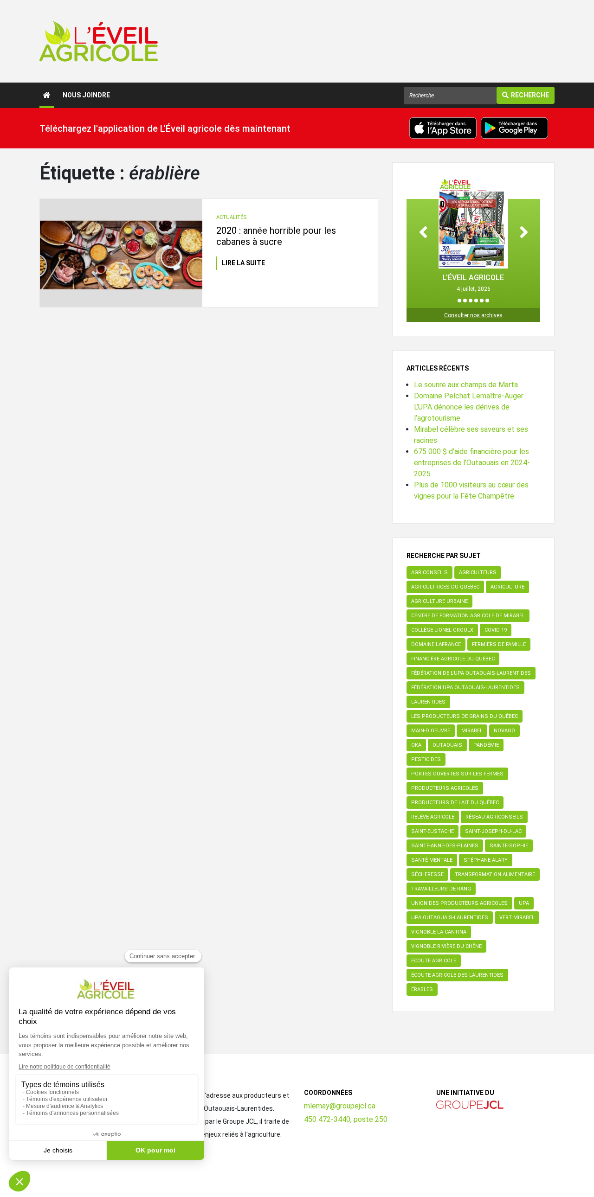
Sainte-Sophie (509, 846)
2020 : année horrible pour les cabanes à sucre (276, 236)
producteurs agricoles (444, 788)
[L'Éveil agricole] (98, 41)
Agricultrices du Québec (445, 587)
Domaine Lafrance (436, 644)
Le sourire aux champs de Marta (466, 384)
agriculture (507, 587)
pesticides (426, 759)
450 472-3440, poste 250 (345, 1119)
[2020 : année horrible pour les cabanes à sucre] (121, 253)
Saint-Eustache (432, 831)
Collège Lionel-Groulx (442, 630)
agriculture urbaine (439, 601)
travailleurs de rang (441, 889)
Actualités (231, 217)
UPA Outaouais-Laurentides (449, 918)
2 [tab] (465, 300)
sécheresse (427, 874)
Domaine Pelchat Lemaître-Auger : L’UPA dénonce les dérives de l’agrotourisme (470, 406)
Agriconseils (429, 573)
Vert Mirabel (517, 918)
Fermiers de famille (499, 644)
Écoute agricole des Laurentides (457, 975)
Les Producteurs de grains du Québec (464, 716)
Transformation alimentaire (495, 874)
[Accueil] (46, 95)
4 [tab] (476, 300)
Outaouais (447, 745)
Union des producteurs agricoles (459, 903)
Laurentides (428, 702)
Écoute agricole (433, 961)
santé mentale (431, 860)
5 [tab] (481, 300)
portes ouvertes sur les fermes (457, 774)
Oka (416, 745)
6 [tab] (487, 300)
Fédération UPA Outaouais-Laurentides (465, 688)
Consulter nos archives (473, 315)
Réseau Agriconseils (494, 817)
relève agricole (432, 817)
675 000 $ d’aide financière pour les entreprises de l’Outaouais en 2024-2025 (472, 462)
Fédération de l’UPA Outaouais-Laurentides (471, 673)
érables (422, 989)
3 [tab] (470, 300)
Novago (504, 731)
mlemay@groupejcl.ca (339, 1105)
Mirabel (472, 731)
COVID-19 (495, 630)
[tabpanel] (473, 235)
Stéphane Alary (486, 860)
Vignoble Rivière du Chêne (446, 946)
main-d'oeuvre (430, 731)
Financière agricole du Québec (453, 659)
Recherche (530, 95)
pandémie (486, 745)
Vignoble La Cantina (438, 932)
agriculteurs (478, 573)
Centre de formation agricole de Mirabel (468, 616)
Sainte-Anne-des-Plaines (444, 846)
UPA (524, 903)
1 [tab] (459, 300)
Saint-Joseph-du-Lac (493, 831)
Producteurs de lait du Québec (455, 803)
